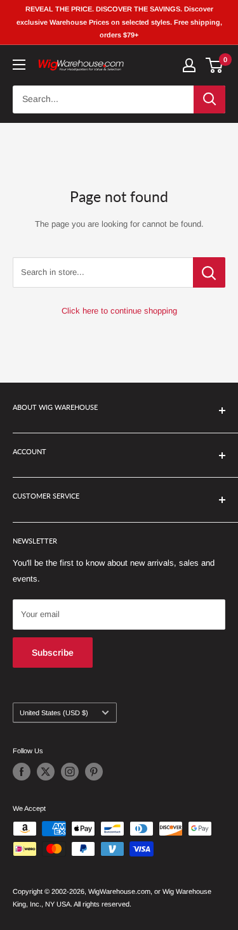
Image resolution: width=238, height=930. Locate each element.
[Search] (209, 99)
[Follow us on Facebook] (21, 771)
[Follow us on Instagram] (70, 771)
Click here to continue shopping (119, 310)
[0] (215, 65)
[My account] (189, 65)
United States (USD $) (54, 713)
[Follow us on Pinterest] (94, 771)
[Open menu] (19, 65)
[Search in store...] (209, 272)
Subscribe (53, 652)
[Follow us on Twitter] (46, 771)
